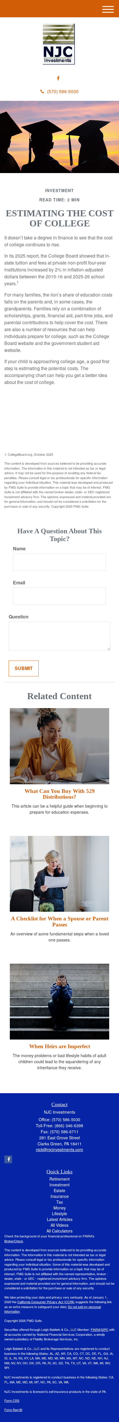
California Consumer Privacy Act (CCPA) (46, 1301)
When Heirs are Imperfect (59, 1046)
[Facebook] (58, 78)
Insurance (60, 1196)
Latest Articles (59, 1219)
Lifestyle (59, 1213)
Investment (59, 1184)
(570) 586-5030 (63, 91)
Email (19, 582)
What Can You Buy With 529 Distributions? (60, 794)
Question (19, 617)
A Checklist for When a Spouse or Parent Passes (59, 922)
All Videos (59, 1225)
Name (19, 548)
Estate (59, 1190)
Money (59, 1208)
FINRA (95, 1329)
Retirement (59, 1179)
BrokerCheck (13, 1241)
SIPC (104, 1329)
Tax (59, 1202)
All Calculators (59, 1231)
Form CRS (11, 1400)
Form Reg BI (13, 1409)
